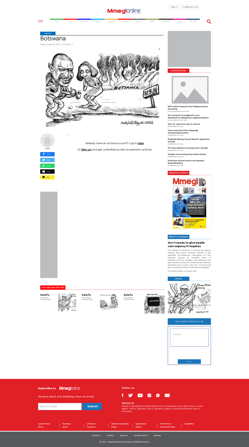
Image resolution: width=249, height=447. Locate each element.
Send (189, 361)
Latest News (44, 424)
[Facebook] (125, 395)
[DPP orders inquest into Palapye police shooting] (189, 89)
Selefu (48, 33)
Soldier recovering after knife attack (187, 154)
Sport (65, 427)
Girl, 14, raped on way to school (184, 124)
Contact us (96, 435)
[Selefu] (47, 140)
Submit (92, 406)
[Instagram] (151, 395)
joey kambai (44, 298)
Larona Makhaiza (174, 120)
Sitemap (157, 435)
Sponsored (141, 424)
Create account (191, 7)
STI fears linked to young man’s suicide (188, 148)
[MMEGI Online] (124, 11)
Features (91, 427)
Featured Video (167, 427)
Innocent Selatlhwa (175, 111)
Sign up (86, 149)
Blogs (114, 427)
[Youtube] (142, 395)
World (138, 427)
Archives (110, 435)
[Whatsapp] (160, 395)
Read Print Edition (178, 173)
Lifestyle (91, 424)
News (40, 427)
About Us (124, 435)
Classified (189, 424)
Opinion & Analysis (120, 424)
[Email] (169, 395)
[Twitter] (132, 395)
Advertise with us (141, 435)
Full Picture (165, 424)
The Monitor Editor (175, 271)
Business (66, 424)
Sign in (174, 7)
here (141, 143)
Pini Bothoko (172, 126)
